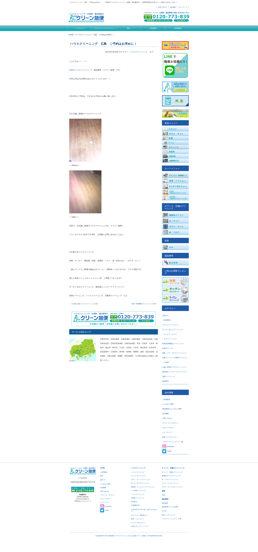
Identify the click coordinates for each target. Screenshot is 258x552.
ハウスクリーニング (138, 52)
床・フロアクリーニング (170, 479)
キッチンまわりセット (138, 522)
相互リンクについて (169, 437)
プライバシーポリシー (170, 423)
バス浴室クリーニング (138, 490)
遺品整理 (165, 381)
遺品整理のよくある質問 (170, 507)
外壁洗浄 (134, 501)
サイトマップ (182, 7)
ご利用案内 (153, 28)
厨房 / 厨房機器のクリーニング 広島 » (144, 304)
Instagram (170, 446)
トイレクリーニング (169, 334)
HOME (71, 35)
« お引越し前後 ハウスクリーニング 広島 (84, 304)
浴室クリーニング (168, 376)
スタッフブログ (167, 428)
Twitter (169, 451)
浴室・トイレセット (137, 519)
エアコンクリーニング (170, 325)
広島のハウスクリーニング (80, 70)
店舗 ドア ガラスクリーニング (174, 353)
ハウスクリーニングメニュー (104, 28)
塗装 (163, 495)
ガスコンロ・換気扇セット (140, 515)
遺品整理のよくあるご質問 (172, 409)
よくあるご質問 (167, 404)
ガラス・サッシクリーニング (140, 479)
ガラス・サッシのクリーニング (172, 487)
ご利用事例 (177, 28)
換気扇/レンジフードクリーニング (174, 372)
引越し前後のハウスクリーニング (174, 367)
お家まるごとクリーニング (140, 526)
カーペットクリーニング (170, 483)
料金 (128, 28)
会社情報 (173, 7)
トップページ (79, 28)
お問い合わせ (162, 7)
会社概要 (165, 414)
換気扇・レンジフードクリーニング (143, 487)
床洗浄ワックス (167, 348)
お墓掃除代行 (135, 505)
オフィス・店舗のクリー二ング (172, 472)
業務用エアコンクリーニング (171, 476)
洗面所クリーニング (137, 498)
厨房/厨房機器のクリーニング (173, 344)
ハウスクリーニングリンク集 (172, 442)
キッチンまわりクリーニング (172, 329)
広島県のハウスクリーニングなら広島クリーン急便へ (127, 536)
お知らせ (165, 315)
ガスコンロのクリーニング (140, 483)
